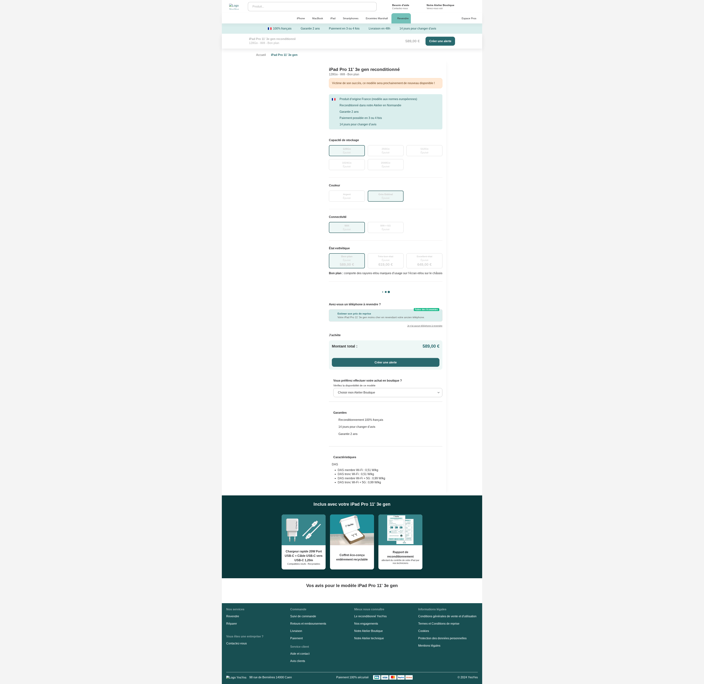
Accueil (261, 54)
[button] (338, 413)
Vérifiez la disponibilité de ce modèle (354, 385)
